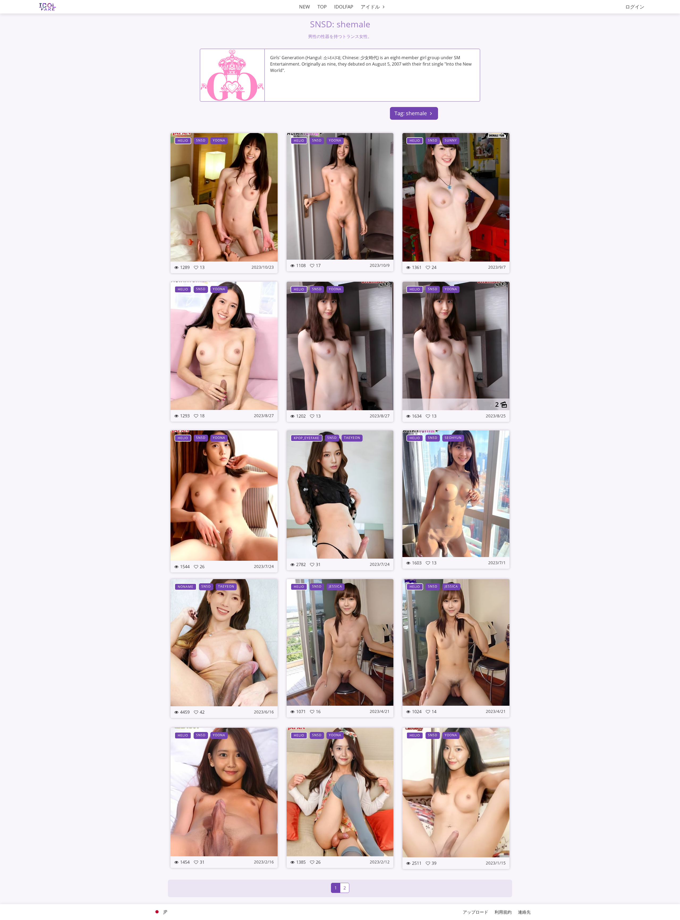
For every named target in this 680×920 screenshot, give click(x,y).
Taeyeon (352, 437)
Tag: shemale (411, 113)
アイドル (371, 6)
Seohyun (453, 437)
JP (165, 912)
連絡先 (524, 912)
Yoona (219, 140)
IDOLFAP (343, 6)
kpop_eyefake (306, 438)
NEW (304, 6)
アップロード (475, 912)
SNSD (201, 140)
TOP (322, 6)
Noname (185, 586)
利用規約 (503, 912)
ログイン (634, 6)
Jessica (335, 586)
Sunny (451, 140)
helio (183, 140)
